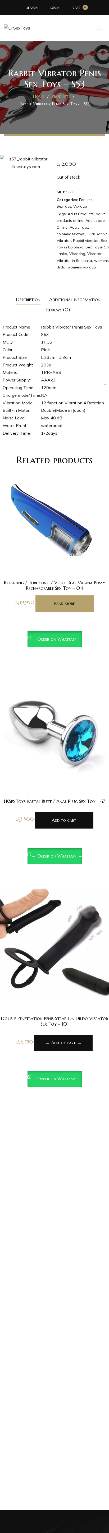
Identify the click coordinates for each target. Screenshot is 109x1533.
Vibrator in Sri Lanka (74, 260)
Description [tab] (28, 299)
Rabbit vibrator (86, 240)
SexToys (64, 206)
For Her (85, 199)
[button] (54, 761)
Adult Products (81, 214)
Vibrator (80, 206)
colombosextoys (71, 234)
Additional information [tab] (75, 299)
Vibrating (77, 253)
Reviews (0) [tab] (58, 310)
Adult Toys (79, 227)
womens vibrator (82, 267)
